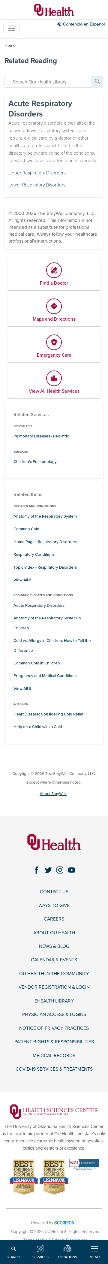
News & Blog (54, 946)
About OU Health (54, 933)
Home (10, 45)
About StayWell (53, 793)
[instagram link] (60, 870)
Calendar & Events (54, 960)
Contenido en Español (84, 24)
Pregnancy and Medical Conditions (45, 675)
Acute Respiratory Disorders (39, 605)
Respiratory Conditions (34, 554)
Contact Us (54, 891)
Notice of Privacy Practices (54, 1028)
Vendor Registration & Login (54, 987)
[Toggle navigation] (11, 28)
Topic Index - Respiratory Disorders (45, 567)
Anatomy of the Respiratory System (45, 516)
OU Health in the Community (54, 973)
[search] (48, 81)
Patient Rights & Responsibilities (54, 1042)
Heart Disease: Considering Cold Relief (48, 714)
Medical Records (54, 1055)
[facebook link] (36, 870)
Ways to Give (54, 905)
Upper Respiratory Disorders (37, 173)
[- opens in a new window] (54, 1111)
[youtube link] (71, 870)
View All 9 (22, 688)
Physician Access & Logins (54, 1014)
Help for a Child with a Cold (38, 726)
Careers (54, 919)
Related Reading (30, 60)
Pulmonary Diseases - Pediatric (41, 436)
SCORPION (64, 1222)
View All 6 (22, 580)
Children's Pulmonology (35, 461)
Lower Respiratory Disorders (36, 185)
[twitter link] (48, 870)
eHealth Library (54, 1001)
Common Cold (26, 529)
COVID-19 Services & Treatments (54, 1069)
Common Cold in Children (37, 663)
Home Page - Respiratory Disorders (45, 542)
